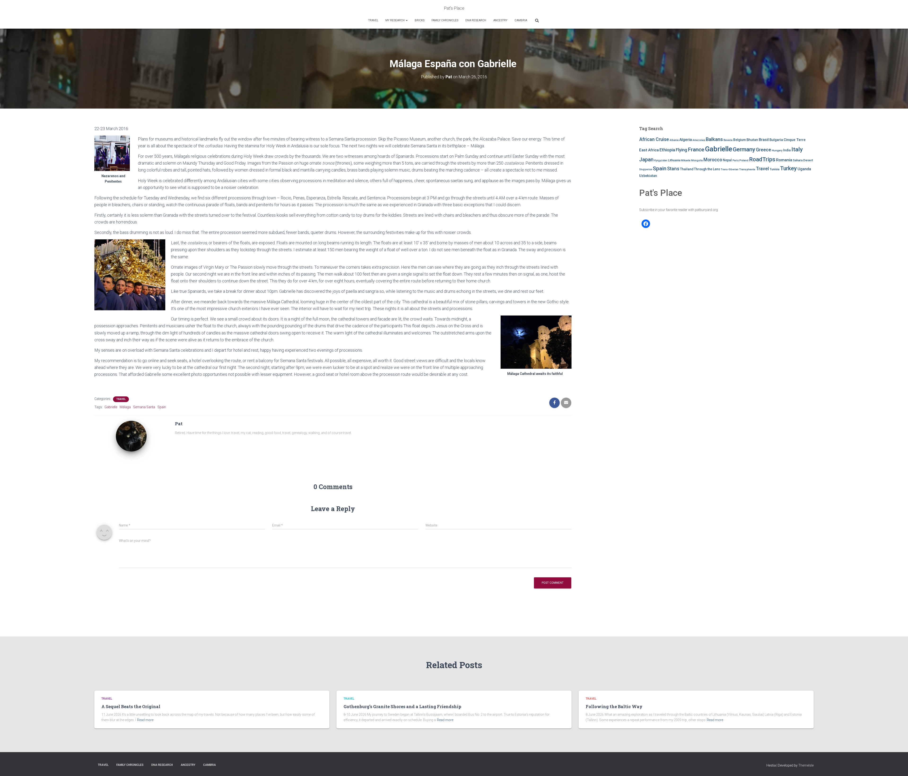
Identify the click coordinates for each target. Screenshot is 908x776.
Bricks (419, 20)
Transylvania (747, 169)
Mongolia (697, 160)
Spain (161, 407)
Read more (145, 720)
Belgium (739, 140)
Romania (784, 160)
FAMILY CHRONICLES (445, 20)
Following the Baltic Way (614, 706)
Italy (797, 149)
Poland (743, 160)
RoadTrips (762, 159)
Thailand (686, 169)
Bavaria (728, 140)
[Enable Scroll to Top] (899, 766)
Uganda (804, 169)
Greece (763, 150)
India (787, 150)
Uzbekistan (648, 176)
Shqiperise (645, 169)
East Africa (649, 150)
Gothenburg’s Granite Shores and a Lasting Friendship (402, 706)
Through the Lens (707, 169)
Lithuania (674, 160)
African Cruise (654, 139)
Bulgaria (776, 140)
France (696, 149)
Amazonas (699, 140)
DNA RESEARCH (475, 20)
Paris (736, 160)
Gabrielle (111, 407)
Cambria (521, 20)
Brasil (764, 139)
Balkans (714, 139)
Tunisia (774, 169)
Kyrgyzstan (660, 160)
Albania (674, 140)
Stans (673, 168)
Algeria (685, 139)
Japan (646, 159)
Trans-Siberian (729, 169)
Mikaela (685, 160)
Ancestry (500, 20)
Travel (373, 20)
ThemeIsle (806, 765)
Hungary (777, 150)
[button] (406, 20)
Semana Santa (144, 407)
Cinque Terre (795, 140)
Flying (681, 150)
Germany (744, 149)
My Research (395, 20)
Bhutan (752, 140)
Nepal (727, 160)
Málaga (125, 407)
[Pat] (131, 436)
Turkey (788, 168)
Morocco (712, 159)
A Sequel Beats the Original (130, 706)
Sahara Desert (803, 160)
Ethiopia (667, 149)
